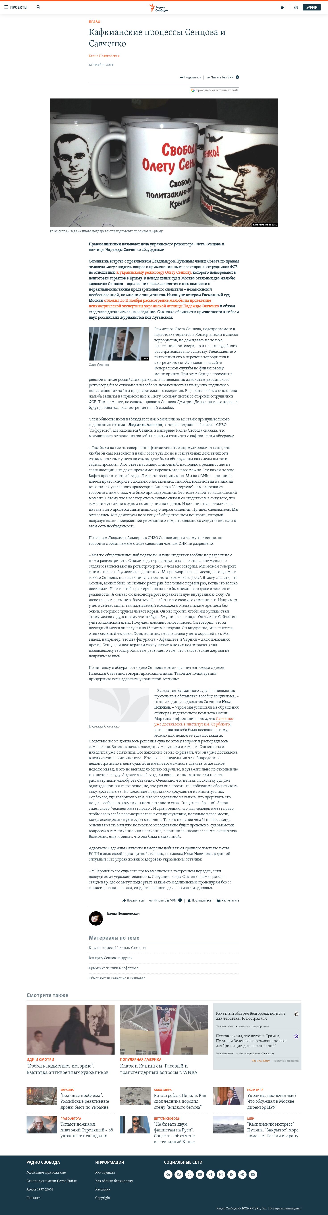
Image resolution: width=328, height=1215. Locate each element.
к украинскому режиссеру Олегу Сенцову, (154, 273)
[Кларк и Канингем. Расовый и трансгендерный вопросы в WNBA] (164, 1030)
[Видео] (282, 7)
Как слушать (105, 1172)
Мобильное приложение (46, 1172)
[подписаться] (253, 1174)
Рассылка (102, 1189)
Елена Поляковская (104, 56)
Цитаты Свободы (167, 1119)
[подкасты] (296, 7)
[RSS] (231, 1174)
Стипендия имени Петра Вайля (52, 1181)
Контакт (33, 1198)
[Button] (190, 77)
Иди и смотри (40, 1060)
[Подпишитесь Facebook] (178, 1174)
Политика (255, 1090)
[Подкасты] (242, 1174)
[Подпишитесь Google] (168, 1174)
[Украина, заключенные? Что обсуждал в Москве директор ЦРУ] (228, 1096)
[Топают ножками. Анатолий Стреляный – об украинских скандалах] (42, 1124)
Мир (250, 1119)
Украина (67, 1090)
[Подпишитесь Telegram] (210, 1174)
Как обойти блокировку (114, 1181)
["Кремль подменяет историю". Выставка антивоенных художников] (71, 1030)
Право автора (70, 1119)
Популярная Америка (140, 1060)
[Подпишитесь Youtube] (200, 1174)
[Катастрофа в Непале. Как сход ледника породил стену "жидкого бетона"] (135, 1096)
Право (94, 22)
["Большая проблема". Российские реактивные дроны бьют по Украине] (42, 1096)
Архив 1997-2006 (40, 1189)
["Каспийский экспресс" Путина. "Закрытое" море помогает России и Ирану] (228, 1124)
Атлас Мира (163, 1090)
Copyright (102, 1198)
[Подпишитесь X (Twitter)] (189, 1174)
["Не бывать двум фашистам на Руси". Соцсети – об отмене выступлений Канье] (135, 1124)
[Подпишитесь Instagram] (221, 1174)
